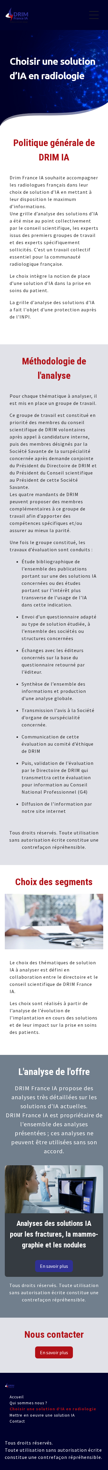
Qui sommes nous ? (28, 1402)
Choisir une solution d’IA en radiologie (53, 1409)
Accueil (17, 1396)
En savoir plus (54, 1266)
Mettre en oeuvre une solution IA (42, 1415)
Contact (17, 1421)
